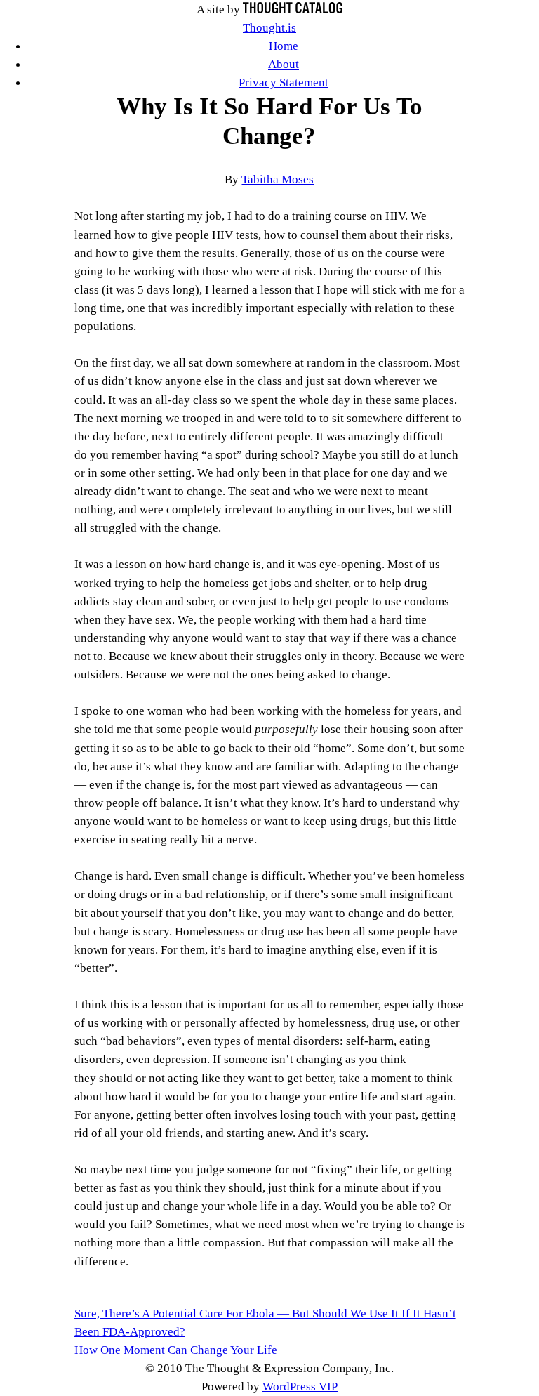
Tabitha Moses (277, 179)
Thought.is (269, 27)
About (283, 64)
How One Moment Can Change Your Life (175, 1350)
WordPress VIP (300, 1386)
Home (283, 46)
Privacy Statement (283, 82)
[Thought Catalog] (292, 9)
